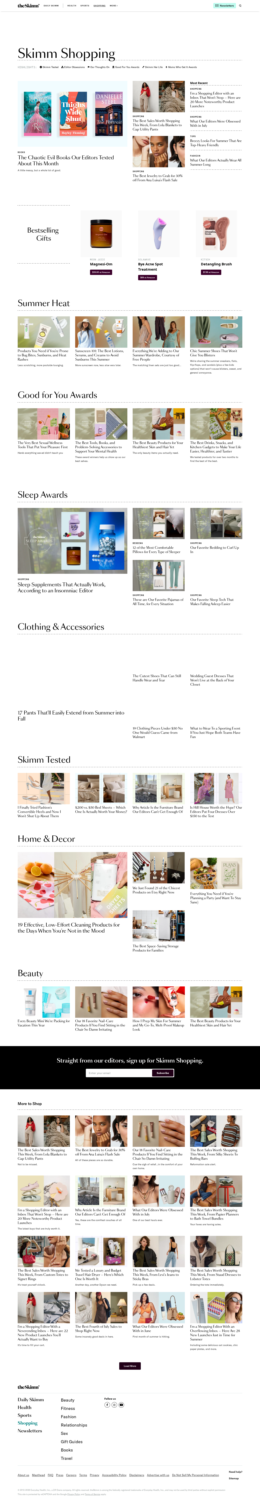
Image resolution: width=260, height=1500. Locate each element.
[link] (28, 5)
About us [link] (23, 1475)
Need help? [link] (235, 1471)
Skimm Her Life (154, 67)
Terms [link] (83, 1475)
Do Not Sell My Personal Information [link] (195, 1475)
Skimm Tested (51, 67)
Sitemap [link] (234, 1478)
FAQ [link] (50, 1475)
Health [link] (71, 5)
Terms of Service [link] (92, 1494)
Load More (130, 1366)
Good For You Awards (127, 67)
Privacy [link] (94, 1475)
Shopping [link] (100, 5)
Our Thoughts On (99, 67)
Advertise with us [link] (158, 1475)
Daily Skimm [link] (51, 5)
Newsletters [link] (30, 1431)
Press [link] (59, 1475)
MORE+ (114, 5)
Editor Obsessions (74, 67)
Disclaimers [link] (136, 1475)
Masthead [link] (38, 1475)
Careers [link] (71, 1475)
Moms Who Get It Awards (182, 67)
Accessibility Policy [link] (114, 1475)
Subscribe (163, 1072)
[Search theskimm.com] (240, 5)
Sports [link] (84, 5)
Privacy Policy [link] (73, 1494)
